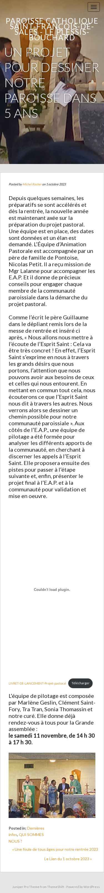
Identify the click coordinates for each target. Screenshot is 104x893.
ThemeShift (55, 887)
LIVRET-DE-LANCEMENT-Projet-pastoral (37, 683)
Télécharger (81, 683)
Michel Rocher (32, 184)
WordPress (91, 887)
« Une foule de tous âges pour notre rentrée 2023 (55, 849)
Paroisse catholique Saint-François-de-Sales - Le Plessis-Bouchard (52, 29)
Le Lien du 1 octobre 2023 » (68, 858)
